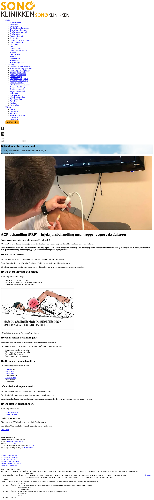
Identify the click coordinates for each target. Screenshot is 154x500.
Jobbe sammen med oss (10, 461)
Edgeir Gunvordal (11, 412)
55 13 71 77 (11, 443)
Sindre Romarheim (12, 414)
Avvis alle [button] (19, 475)
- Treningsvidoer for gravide (11, 463)
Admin (31, 445)
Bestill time (5, 430)
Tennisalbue (9, 374)
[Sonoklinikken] (35, 16)
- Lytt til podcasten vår (9, 455)
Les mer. (148, 475)
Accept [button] (5, 485)
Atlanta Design (28, 447)
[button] (7, 20)
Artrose (8, 369)
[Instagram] (2, 135)
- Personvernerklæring (9, 465)
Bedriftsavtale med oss (10, 457)
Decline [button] (14, 485)
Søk (2, 139)
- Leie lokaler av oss (8, 459)
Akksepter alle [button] (8, 475)
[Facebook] (2, 129)
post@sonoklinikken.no (14, 441)
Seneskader (9, 372)
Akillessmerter (10, 378)
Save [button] (20, 496)
